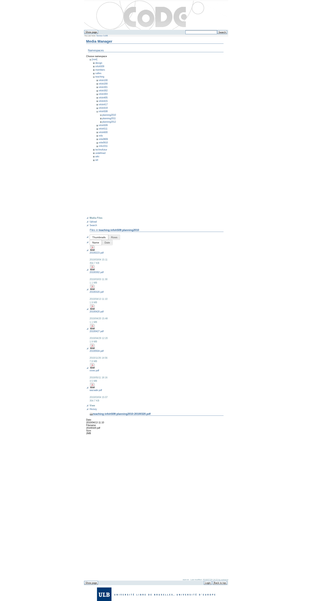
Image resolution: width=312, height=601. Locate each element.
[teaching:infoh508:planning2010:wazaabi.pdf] (92, 387)
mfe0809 (103, 139)
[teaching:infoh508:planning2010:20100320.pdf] (92, 289)
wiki (97, 156)
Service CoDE (102, 36)
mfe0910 (103, 142)
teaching (99, 76)
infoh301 (103, 87)
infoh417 (103, 104)
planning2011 (109, 118)
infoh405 (103, 97)
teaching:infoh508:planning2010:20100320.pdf (122, 413)
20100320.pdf (97, 292)
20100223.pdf (97, 252)
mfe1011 (103, 146)
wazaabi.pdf (96, 390)
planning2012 (109, 121)
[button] (99, 237)
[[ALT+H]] (156, 15)
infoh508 (103, 111)
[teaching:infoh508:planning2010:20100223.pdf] (92, 250)
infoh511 (103, 128)
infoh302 (103, 90)
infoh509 (99, 66)
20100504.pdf (97, 351)
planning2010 (109, 115)
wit (96, 160)
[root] (94, 59)
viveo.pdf (94, 370)
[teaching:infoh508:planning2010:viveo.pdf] (92, 368)
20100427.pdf (97, 331)
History (93, 409)
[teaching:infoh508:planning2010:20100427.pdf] (92, 328)
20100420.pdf (97, 311)
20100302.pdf (97, 272)
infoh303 (103, 94)
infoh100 (103, 80)
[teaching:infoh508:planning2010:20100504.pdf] (92, 348)
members (100, 69)
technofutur (101, 149)
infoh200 (103, 83)
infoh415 (103, 101)
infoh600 (103, 132)
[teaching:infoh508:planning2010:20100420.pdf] (92, 309)
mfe (101, 135)
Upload (93, 221)
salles (98, 73)
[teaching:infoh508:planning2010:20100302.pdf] (92, 269)
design (98, 63)
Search (93, 225)
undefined (100, 153)
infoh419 (103, 108)
